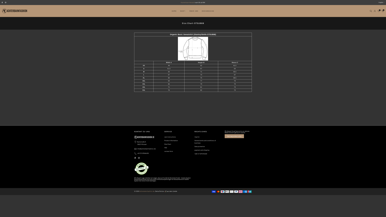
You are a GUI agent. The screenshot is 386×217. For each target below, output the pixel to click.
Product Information (171, 140)
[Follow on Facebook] (2, 2)
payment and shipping (202, 150)
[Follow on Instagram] (5, 2)
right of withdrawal (201, 154)
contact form (168, 151)
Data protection (200, 146)
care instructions (170, 137)
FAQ (165, 147)
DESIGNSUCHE (208, 11)
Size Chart (167, 144)
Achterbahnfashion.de (147, 191)
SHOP (182, 11)
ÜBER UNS (193, 11)
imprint (197, 137)
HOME (174, 11)
